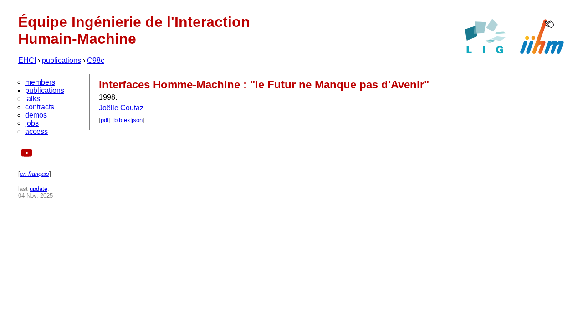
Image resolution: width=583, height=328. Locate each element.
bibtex (122, 120)
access (36, 131)
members (40, 82)
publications (61, 60)
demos (36, 115)
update (38, 188)
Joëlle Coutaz (121, 108)
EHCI (27, 60)
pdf (105, 120)
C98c (95, 60)
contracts (39, 107)
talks (32, 98)
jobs (32, 123)
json (137, 120)
